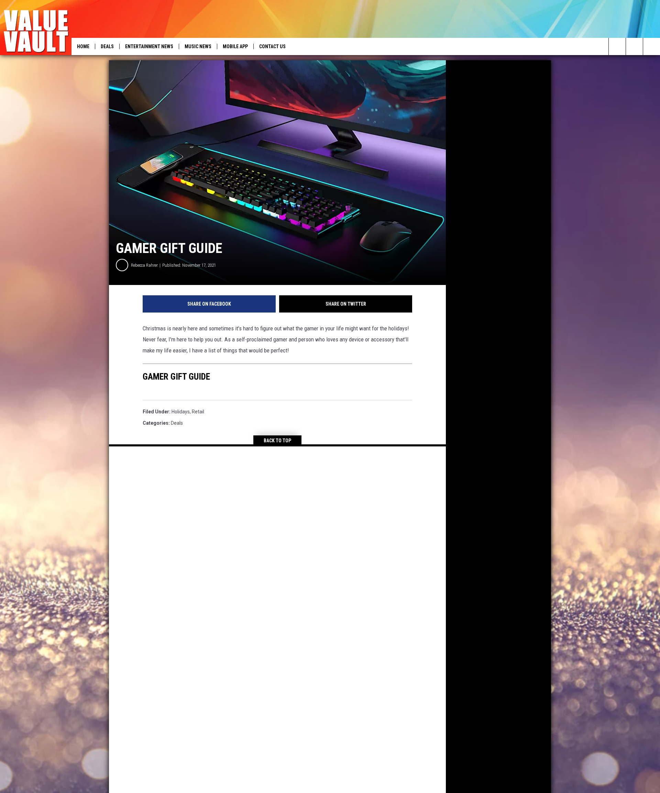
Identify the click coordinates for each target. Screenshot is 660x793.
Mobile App (235, 46)
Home (83, 46)
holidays (181, 411)
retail (198, 411)
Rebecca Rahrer (144, 265)
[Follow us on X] (651, 46)
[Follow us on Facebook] (634, 46)
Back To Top (277, 440)
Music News (198, 46)
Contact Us (272, 46)
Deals (107, 46)
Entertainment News (149, 46)
